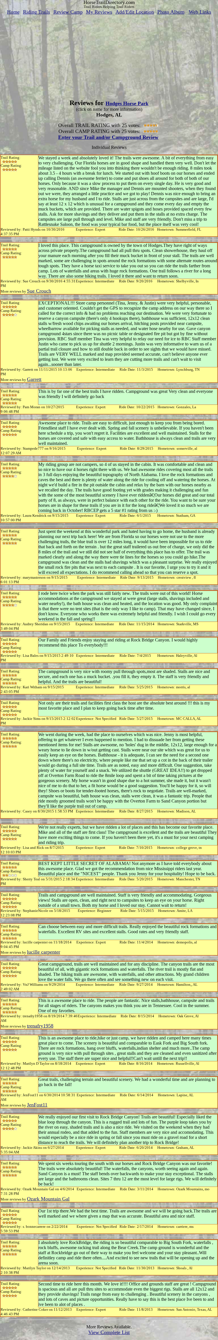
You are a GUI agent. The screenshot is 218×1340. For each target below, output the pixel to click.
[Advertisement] (109, 55)
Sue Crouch (39, 291)
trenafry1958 (40, 1026)
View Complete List (109, 1332)
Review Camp (68, 12)
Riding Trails (36, 12)
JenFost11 (37, 1105)
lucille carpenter (43, 952)
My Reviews (99, 12)
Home (13, 12)
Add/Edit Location (135, 12)
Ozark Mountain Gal (48, 1199)
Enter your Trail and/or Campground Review (108, 137)
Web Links (200, 12)
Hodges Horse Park (127, 103)
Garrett (34, 379)
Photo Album (171, 12)
